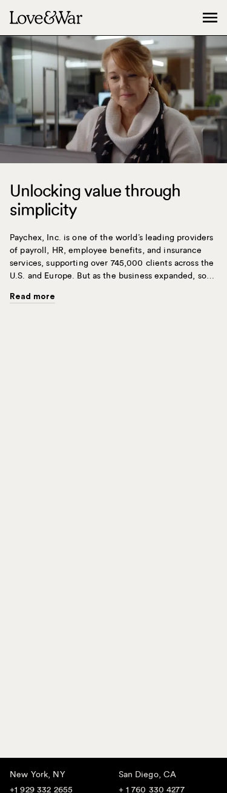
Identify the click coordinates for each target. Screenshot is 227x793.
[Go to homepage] (46, 17)
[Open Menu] (210, 17)
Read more (32, 296)
